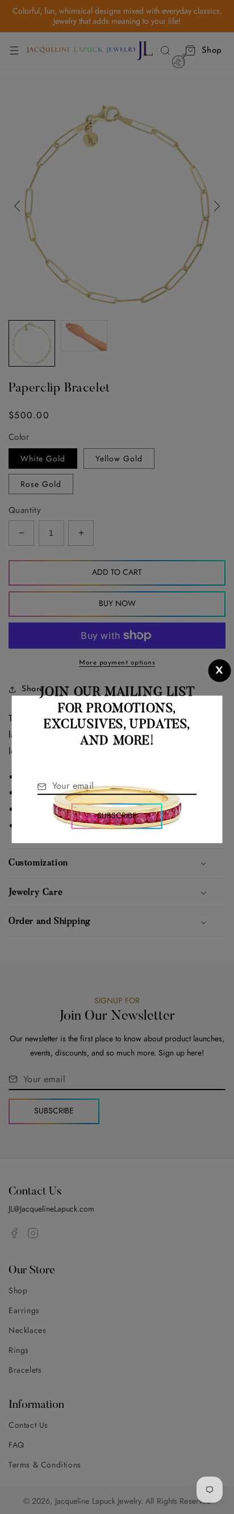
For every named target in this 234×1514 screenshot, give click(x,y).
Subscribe (117, 815)
